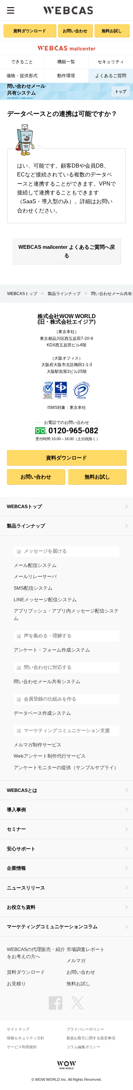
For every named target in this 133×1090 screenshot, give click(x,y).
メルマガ (76, 960)
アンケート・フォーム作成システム (52, 650)
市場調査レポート (85, 949)
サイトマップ (18, 1029)
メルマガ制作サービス (37, 744)
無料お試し (112, 31)
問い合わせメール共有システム (47, 681)
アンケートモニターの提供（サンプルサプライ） (66, 767)
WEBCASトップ (22, 293)
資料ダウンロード (29, 31)
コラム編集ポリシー (83, 1047)
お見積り (16, 983)
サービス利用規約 (22, 1047)
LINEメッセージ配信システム (45, 599)
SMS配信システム (33, 588)
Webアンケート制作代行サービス (50, 756)
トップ (120, 91)
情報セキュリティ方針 (25, 1038)
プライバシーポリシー (85, 1029)
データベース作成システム (42, 713)
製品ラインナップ (64, 293)
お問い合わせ (75, 31)
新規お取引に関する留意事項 (90, 1038)
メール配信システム (35, 565)
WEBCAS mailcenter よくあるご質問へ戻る (66, 251)
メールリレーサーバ (35, 576)
